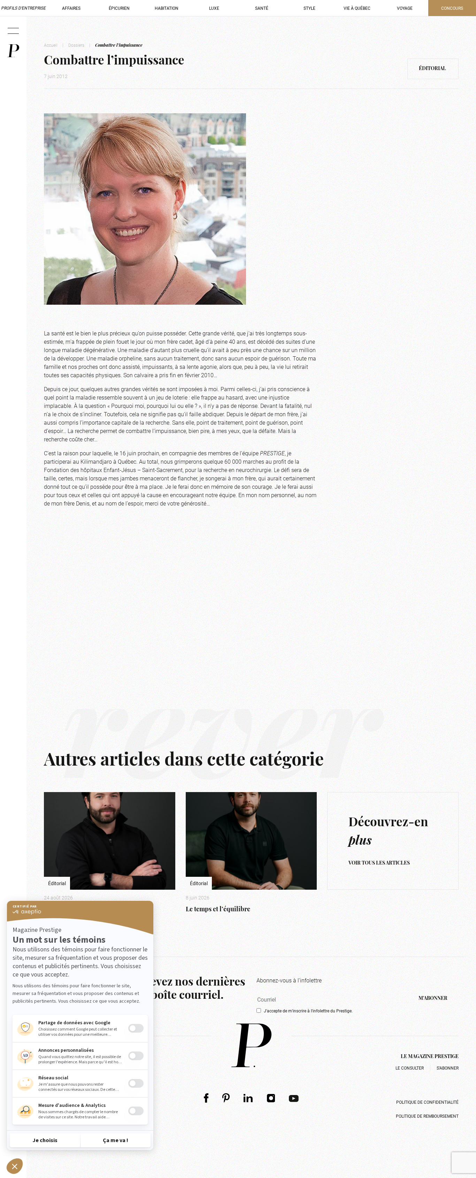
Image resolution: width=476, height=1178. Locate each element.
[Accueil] (13, 50)
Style (309, 8)
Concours (452, 8)
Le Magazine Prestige (430, 1056)
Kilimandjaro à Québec (108, 461)
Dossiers (76, 45)
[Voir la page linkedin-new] (248, 1097)
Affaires (71, 8)
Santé (261, 8)
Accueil (50, 45)
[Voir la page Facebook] (206, 1098)
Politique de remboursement (427, 1116)
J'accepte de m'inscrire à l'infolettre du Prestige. (308, 1010)
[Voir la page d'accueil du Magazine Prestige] (251, 1045)
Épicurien (119, 8)
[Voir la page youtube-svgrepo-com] (294, 1098)
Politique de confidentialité (427, 1102)
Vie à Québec (357, 8)
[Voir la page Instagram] (271, 1097)
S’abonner (448, 1068)
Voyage (405, 8)
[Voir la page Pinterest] (226, 1098)
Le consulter (410, 1068)
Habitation (166, 8)
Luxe (214, 8)
